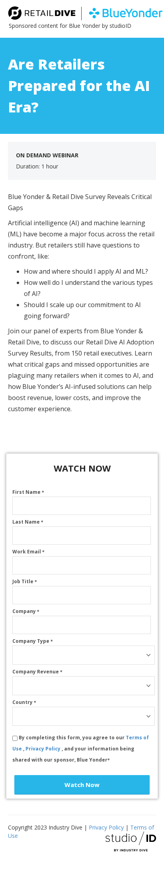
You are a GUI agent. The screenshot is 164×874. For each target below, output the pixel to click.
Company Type (32, 641)
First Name (28, 492)
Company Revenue (37, 671)
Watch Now (82, 785)
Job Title (24, 581)
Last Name (27, 521)
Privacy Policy (43, 748)
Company (25, 611)
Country (24, 702)
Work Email (28, 551)
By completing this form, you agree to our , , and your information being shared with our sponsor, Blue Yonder (80, 748)
